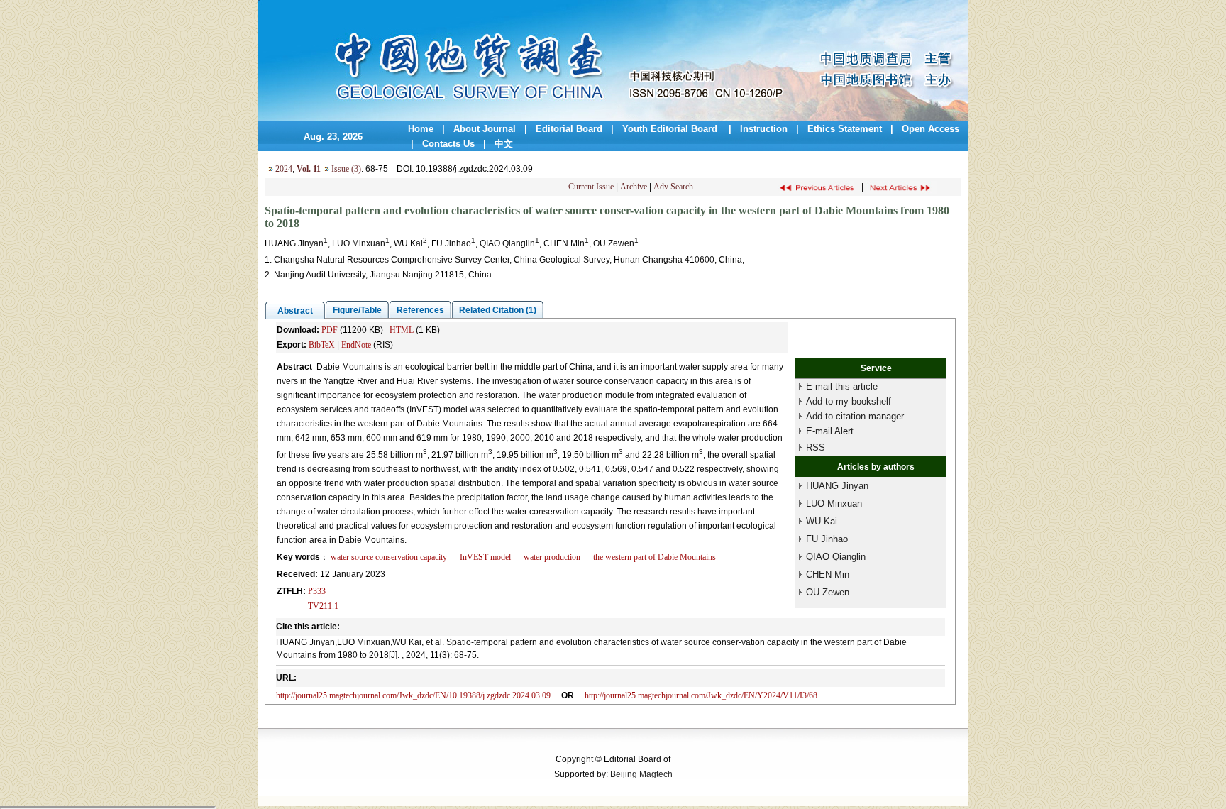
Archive (633, 187)
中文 (504, 143)
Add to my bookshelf (848, 401)
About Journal (484, 128)
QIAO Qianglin (836, 556)
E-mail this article (842, 386)
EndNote (356, 345)
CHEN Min (827, 574)
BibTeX (322, 345)
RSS (815, 447)
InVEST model (485, 557)
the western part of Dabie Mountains (654, 557)
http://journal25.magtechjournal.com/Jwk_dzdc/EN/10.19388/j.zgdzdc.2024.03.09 (413, 695)
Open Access (930, 128)
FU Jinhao (827, 539)
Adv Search (673, 187)
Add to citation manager (855, 416)
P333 (317, 591)
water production (552, 557)
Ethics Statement (844, 128)
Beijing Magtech (641, 774)
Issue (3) (346, 169)
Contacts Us (448, 143)
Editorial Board (569, 128)
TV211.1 (323, 606)
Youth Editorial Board (671, 128)
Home (420, 128)
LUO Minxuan (834, 503)
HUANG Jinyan (837, 485)
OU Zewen (827, 592)
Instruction (764, 128)
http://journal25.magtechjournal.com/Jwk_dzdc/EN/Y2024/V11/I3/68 (701, 695)
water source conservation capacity (389, 557)
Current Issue (591, 187)
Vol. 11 (309, 169)
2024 (283, 169)
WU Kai (821, 521)
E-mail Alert (830, 431)
